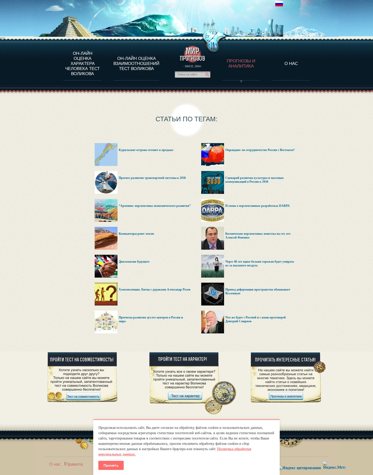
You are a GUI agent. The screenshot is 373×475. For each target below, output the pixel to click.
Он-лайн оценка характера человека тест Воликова (82, 63)
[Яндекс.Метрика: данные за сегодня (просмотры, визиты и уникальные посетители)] (334, 465)
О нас (55, 464)
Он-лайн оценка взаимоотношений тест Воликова (136, 63)
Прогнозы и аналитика (241, 64)
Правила (74, 464)
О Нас (291, 63)
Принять (111, 465)
